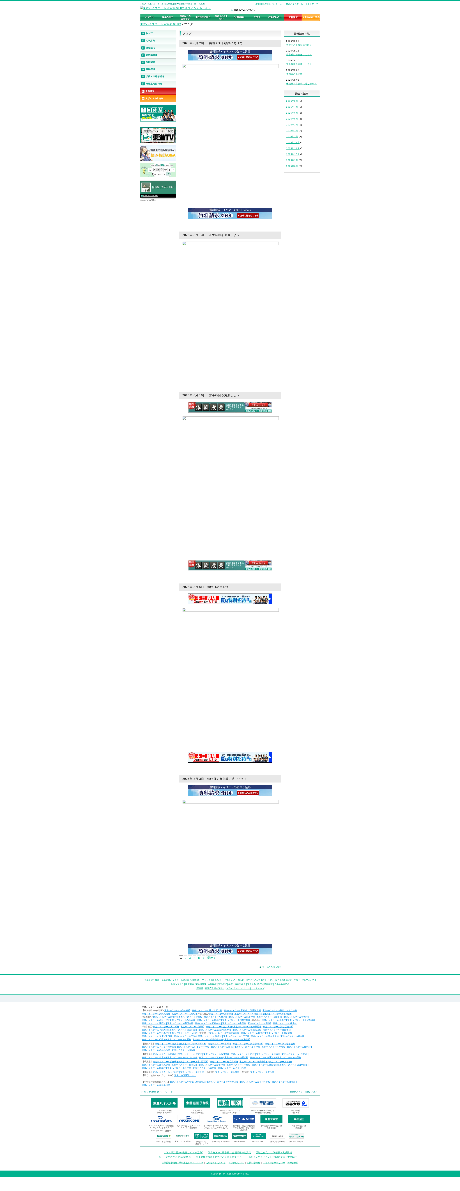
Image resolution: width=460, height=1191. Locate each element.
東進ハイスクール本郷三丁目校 (249, 1013)
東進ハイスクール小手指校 (294, 1054)
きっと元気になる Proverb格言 (175, 1157)
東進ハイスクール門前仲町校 (236, 1020)
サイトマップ (311, 4)
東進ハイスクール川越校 (268, 1054)
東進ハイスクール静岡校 (227, 1072)
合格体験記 (286, 980)
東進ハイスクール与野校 (289, 1057)
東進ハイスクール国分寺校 (279, 1033)
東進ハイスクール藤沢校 (299, 1047)
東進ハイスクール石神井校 (208, 1023)
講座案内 (189, 984)
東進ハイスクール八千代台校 (232, 1068)
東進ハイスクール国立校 (253, 1033)
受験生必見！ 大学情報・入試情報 (274, 1152)
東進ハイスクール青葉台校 (168, 1043)
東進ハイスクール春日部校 (216, 1054)
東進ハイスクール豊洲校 (296, 1017)
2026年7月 (292, 107)
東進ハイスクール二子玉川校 (183, 1033)
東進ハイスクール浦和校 (164, 1054)
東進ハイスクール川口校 (243, 1054)
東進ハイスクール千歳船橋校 (277, 1030)
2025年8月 (292, 166)
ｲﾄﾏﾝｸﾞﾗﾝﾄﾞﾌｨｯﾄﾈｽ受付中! (161, 1131)
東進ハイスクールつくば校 (166, 1072)
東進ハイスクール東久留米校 (265, 1036)
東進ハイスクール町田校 (154, 1039)
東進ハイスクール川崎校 (219, 1043)
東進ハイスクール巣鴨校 (234, 1023)
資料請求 (268, 984)
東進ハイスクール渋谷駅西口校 (278, 1026)
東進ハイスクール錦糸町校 (269, 1017)
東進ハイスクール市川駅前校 (194, 1061)
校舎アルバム (308, 980)
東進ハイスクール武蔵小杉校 (156, 1050)
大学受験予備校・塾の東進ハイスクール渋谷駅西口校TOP (172, 980)
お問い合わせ (253, 1162)
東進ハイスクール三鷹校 (179, 1039)
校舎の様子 (217, 980)
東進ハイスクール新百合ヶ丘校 (280, 1043)
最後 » (211, 957)
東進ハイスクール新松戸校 (212, 1065)
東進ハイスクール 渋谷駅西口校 (160, 24)
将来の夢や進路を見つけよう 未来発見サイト (219, 1157)
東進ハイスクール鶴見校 (223, 1047)
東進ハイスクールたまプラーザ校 (193, 1047)
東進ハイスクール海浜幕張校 (254, 1061)
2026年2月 (292, 130)
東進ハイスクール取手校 (192, 1072)
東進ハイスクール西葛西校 (182, 1020)
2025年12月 (293, 142)
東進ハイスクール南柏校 (204, 1068)
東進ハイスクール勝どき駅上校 (207, 1010)
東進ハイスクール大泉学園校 (301, 1020)
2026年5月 (292, 119)
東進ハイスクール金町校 (190, 1017)
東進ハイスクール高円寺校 (180, 1023)
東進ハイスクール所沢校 (236, 1057)
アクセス (206, 980)
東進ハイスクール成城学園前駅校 (215, 1030)
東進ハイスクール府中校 (292, 1036)
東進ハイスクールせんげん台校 (182, 1057)
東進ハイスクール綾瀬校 (165, 1017)
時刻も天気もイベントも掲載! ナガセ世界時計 (273, 1157)
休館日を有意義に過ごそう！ (301, 83)
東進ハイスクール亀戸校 (215, 1017)
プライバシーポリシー (274, 1162)
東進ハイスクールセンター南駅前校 (159, 1047)
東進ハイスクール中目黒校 (155, 1033)
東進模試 (222, 984)
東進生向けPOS (255, 984)
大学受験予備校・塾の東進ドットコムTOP (182, 1162)
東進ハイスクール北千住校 (242, 1017)
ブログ (297, 980)
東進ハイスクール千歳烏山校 (247, 1030)
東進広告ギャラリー (150, 196)
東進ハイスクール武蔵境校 (237, 1039)
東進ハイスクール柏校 (280, 1061)
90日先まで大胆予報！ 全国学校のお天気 (229, 1152)
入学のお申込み (281, 984)
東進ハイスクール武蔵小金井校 (208, 1039)
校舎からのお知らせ (234, 980)
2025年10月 (293, 154)
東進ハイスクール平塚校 (273, 1047)
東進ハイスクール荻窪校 (154, 1023)
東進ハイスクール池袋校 (274, 1020)
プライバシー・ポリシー (238, 988)
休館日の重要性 (294, 74)
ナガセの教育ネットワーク (157, 1092)
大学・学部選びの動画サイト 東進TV (183, 1152)
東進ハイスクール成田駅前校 (293, 1065)
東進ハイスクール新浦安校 (184, 1065)
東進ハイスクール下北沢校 (155, 1030)
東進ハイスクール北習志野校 (156, 1065)
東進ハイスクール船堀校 (209, 1020)
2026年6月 (292, 113)
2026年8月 (292, 101)
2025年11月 (293, 148)
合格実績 (212, 984)
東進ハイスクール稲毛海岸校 (224, 1061)
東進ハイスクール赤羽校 (221, 1013)
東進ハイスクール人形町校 (184, 1013)
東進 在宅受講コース (185, 1075)
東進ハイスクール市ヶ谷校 (177, 1010)
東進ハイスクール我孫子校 (166, 1061)
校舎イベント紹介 (271, 980)
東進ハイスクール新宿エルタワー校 (280, 1010)
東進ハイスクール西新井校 (155, 1020)
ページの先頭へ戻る (271, 967)
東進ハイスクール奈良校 (262, 1072)
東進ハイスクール (294, 4)
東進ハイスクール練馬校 (285, 1023)
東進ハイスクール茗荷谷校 (279, 1013)
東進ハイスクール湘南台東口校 (248, 1043)
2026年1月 (292, 136)
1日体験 (199, 988)
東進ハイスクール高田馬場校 (156, 1013)
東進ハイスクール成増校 (259, 1023)
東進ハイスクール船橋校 (154, 1068)
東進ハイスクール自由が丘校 (183, 1030)
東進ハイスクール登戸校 (248, 1047)
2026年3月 (292, 124)
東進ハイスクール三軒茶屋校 (247, 1026)
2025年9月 (292, 160)
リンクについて (236, 1162)
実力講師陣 (201, 984)
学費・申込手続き (237, 984)
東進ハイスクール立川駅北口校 (157, 1036)
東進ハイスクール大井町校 (166, 1026)
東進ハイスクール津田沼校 (265, 1065)
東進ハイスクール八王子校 (236, 1036)
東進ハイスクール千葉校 (238, 1065)
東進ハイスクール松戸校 (179, 1068)
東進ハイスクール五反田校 (219, 1026)
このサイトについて (216, 1162)
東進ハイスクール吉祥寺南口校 (224, 1033)
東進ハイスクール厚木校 (194, 1043)
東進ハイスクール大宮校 (190, 1054)
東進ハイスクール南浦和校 (263, 1057)
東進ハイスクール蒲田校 (192, 1026)
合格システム (177, 984)
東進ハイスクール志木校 (154, 1057)
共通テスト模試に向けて (299, 45)
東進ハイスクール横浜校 (183, 1050)
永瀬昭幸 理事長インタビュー (269, 4)
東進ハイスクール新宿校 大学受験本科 (242, 1010)
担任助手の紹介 (253, 980)
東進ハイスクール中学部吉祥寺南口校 (188, 1082)
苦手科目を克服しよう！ (299, 54)
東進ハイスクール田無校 (185, 1036)
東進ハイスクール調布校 (210, 1036)
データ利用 (293, 1162)
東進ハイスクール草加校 (211, 1057)
